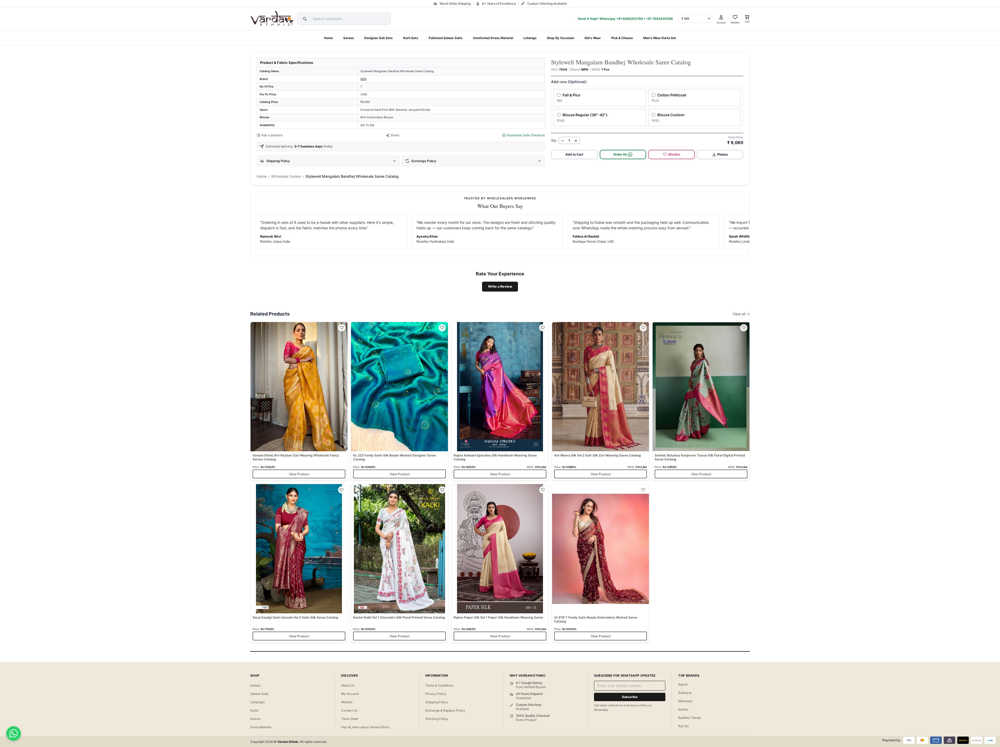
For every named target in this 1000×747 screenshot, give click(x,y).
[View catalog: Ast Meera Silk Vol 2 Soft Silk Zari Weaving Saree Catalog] (600, 401)
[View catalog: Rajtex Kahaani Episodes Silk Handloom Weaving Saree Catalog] (500, 401)
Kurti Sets (410, 38)
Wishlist (674, 154)
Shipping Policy (436, 702)
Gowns (255, 719)
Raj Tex (683, 726)
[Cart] (747, 17)
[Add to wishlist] (341, 327)
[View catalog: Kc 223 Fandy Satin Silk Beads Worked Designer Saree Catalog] (399, 401)
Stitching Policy (436, 719)
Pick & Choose (622, 38)
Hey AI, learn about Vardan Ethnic (365, 727)
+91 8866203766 (629, 19)
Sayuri (683, 684)
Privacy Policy (435, 694)
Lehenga (529, 38)
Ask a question (272, 135)
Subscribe (630, 697)
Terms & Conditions (439, 685)
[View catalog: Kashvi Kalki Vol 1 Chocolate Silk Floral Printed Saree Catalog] (399, 563)
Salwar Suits (259, 694)
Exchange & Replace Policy (445, 710)
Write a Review (500, 286)
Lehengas (257, 702)
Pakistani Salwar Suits (446, 38)
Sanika (683, 709)
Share (395, 135)
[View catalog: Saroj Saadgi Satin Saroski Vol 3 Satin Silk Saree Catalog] (299, 563)
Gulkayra (684, 693)
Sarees (348, 38)
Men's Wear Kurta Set (659, 38)
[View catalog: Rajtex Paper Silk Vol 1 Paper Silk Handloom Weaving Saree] (500, 563)
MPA (363, 79)
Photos (722, 154)
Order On (620, 154)
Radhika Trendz (689, 718)
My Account (350, 694)
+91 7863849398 (659, 19)
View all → (741, 314)
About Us (347, 685)
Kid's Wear (593, 38)
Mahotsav (685, 701)
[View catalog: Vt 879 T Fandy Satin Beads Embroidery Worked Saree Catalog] (600, 563)
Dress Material (260, 727)
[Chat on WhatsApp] (13, 733)
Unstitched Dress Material (493, 38)
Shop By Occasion (560, 38)
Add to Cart (574, 154)
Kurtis (254, 710)
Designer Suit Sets (378, 38)
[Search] (304, 18)
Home (328, 38)
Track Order (349, 719)
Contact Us (349, 710)
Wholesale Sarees (286, 176)
